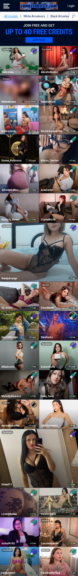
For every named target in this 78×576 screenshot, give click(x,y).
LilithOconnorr (49, 425)
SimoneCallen (9, 190)
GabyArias (7, 72)
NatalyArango (9, 278)
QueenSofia (48, 366)
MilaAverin (7, 366)
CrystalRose (48, 219)
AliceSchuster (49, 72)
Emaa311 (6, 484)
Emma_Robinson (11, 160)
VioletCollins (48, 514)
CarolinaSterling (50, 572)
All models (11, 16)
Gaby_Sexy (47, 396)
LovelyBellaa (9, 514)
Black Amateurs (61, 16)
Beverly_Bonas (10, 219)
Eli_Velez (6, 307)
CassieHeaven (49, 543)
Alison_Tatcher (50, 160)
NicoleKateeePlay (51, 131)
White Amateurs (34, 16)
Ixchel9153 (8, 543)
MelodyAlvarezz (11, 396)
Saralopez (47, 337)
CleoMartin (47, 307)
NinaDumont (48, 101)
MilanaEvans (8, 101)
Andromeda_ (9, 131)
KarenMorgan (9, 337)
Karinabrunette (10, 425)
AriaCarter (47, 190)
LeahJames (8, 572)
